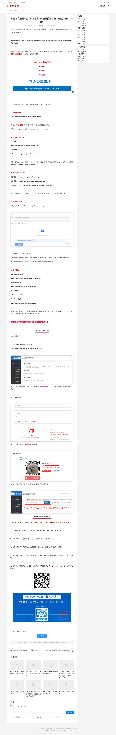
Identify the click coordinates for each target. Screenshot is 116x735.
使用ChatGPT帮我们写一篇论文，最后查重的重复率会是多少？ (33, 673)
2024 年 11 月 (82, 23)
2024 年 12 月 (82, 21)
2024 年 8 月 (81, 29)
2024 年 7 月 (81, 30)
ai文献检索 (81, 49)
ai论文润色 (81, 60)
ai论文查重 (13, 6)
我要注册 (16, 2)
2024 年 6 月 (81, 32)
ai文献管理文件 (82, 51)
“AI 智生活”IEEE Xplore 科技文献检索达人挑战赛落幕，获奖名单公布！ (58, 651)
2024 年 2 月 (81, 39)
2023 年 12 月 (82, 43)
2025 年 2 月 (81, 18)
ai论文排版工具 (82, 56)
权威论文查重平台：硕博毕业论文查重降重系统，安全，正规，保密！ (49, 642)
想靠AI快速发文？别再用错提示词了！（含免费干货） (24, 650)
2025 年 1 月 (81, 20)
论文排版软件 (68, 728)
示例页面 (102, 6)
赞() (42, 635)
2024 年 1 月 (81, 41)
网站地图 (54, 728)
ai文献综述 (81, 53)
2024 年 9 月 (81, 27)
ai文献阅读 (81, 55)
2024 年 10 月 (82, 25)
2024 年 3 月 (81, 37)
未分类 (80, 62)
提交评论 (70, 712)
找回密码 (23, 2)
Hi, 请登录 (9, 2)
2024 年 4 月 (81, 36)
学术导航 (59, 728)
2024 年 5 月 (81, 34)
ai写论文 (63, 728)
